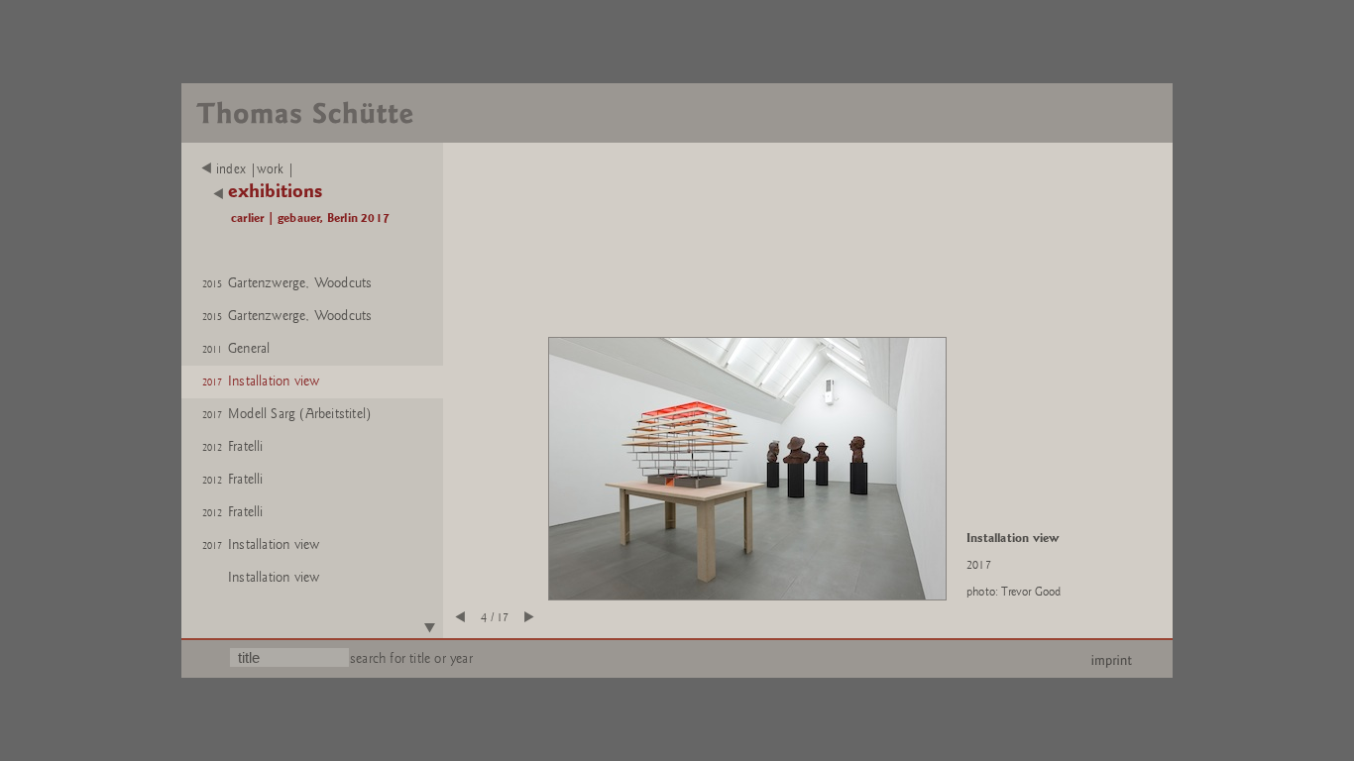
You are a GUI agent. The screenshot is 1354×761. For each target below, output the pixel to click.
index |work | (255, 169)
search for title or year (411, 658)
